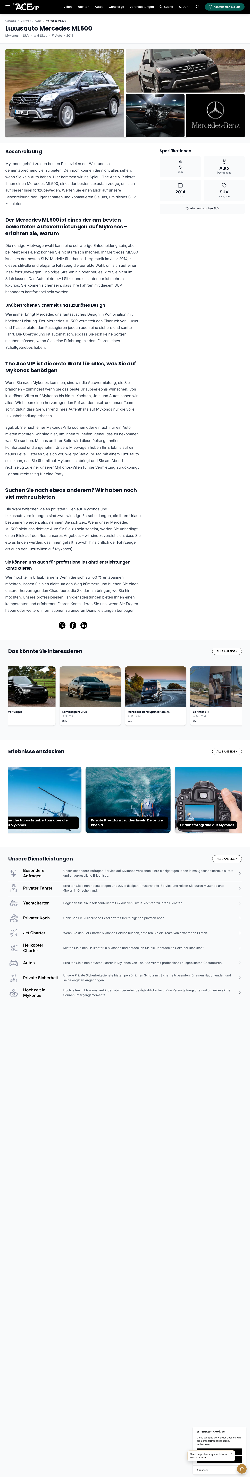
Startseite (10, 20)
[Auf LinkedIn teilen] (83, 625)
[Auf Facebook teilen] (73, 625)
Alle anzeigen (227, 651)
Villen (67, 6)
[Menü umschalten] (7, 7)
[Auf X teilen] (62, 625)
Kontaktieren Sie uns (227, 6)
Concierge (116, 6)
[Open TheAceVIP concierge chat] (242, 1469)
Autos (99, 6)
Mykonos (25, 20)
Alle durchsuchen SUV (204, 208)
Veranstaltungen (142, 6)
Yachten (83, 6)
